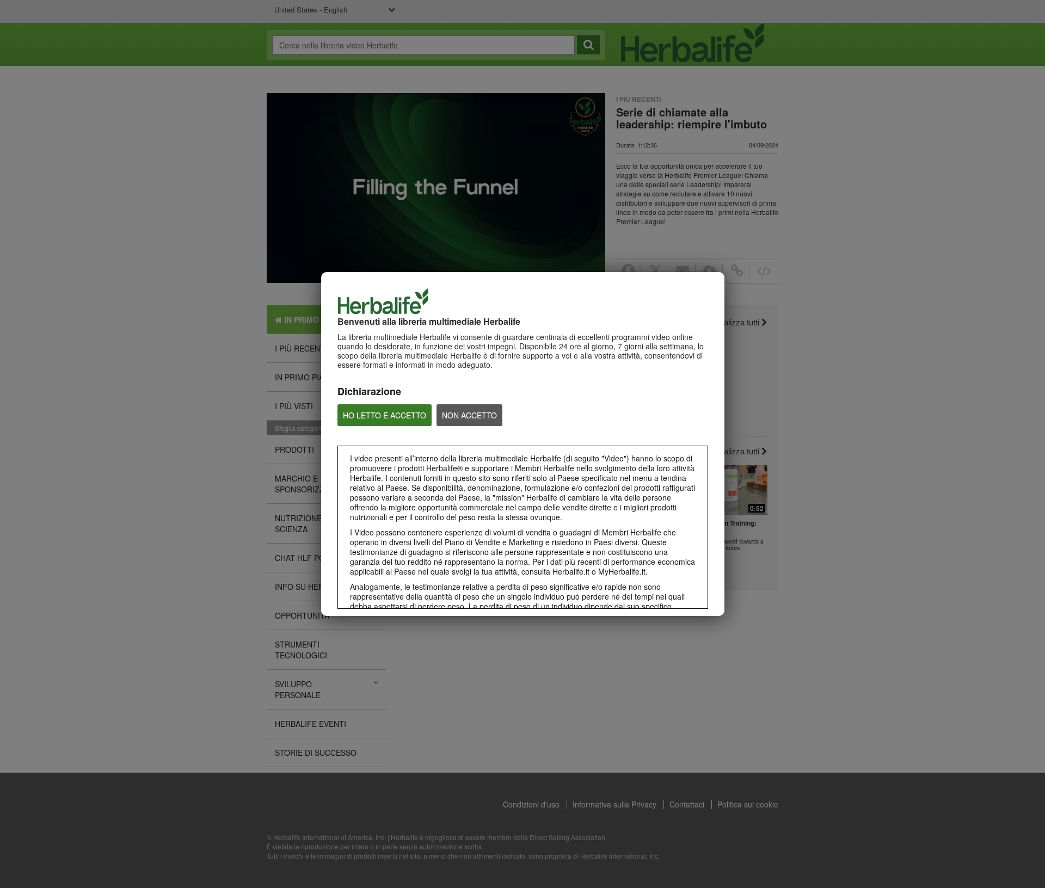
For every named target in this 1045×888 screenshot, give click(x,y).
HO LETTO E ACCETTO (384, 415)
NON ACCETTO (469, 415)
